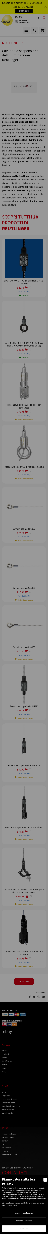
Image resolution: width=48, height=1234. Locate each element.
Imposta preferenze (24, 1213)
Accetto (24, 1228)
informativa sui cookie (9, 1205)
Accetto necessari (24, 1221)
